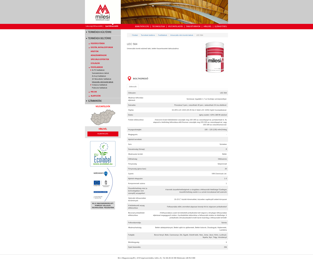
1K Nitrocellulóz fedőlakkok (101, 79)
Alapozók (96, 96)
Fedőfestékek (98, 44)
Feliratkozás (102, 134)
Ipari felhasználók (112, 26)
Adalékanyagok (99, 55)
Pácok (94, 92)
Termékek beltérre (99, 38)
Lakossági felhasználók (94, 26)
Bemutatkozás (142, 26)
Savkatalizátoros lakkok (100, 73)
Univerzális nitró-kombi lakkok (102, 82)
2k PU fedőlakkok (98, 70)
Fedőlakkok (97, 67)
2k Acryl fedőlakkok (99, 76)
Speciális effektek (100, 59)
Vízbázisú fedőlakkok (99, 85)
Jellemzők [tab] (133, 87)
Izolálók (95, 63)
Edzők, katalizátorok (102, 47)
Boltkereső (140, 78)
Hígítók (95, 52)
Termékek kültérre (100, 32)
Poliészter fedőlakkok (99, 88)
